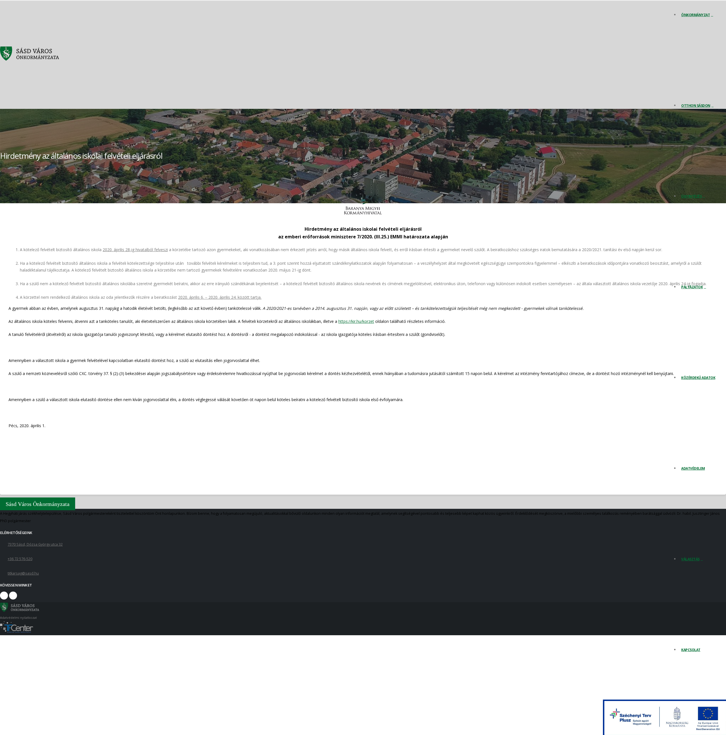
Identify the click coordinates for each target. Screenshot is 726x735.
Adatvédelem (693, 468)
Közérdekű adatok (698, 377)
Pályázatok (692, 287)
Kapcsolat (690, 649)
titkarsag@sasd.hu (23, 573)
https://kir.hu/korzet (356, 321)
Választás (690, 559)
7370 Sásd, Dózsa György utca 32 (35, 544)
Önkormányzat (695, 14)
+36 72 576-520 (20, 558)
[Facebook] (4, 596)
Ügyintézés (691, 196)
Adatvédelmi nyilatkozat (18, 617)
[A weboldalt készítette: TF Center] (16, 631)
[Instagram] (13, 596)
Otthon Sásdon (695, 105)
